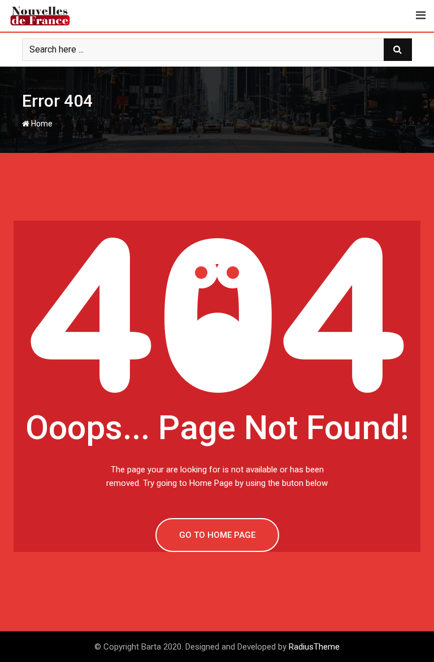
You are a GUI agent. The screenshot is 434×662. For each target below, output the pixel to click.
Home (41, 123)
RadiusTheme (314, 647)
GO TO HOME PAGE (217, 535)
